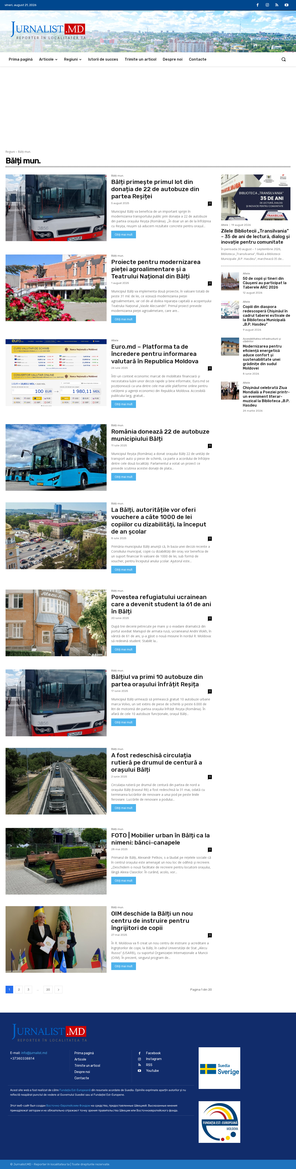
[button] (283, 59)
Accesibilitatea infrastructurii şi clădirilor (262, 340)
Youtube (152, 1071)
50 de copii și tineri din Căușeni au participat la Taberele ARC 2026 (265, 282)
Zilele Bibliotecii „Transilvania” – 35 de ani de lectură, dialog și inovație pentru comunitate (255, 236)
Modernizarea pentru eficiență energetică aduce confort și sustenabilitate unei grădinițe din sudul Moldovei (262, 357)
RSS (149, 1065)
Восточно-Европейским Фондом (68, 1105)
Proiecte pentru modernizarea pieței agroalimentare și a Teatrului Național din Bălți (155, 269)
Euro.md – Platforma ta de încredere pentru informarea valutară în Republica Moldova (154, 354)
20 (48, 989)
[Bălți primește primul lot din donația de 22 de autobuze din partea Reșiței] (56, 207)
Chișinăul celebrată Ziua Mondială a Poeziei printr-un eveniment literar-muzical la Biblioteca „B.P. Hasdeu (266, 397)
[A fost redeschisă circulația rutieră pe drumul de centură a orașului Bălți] (56, 781)
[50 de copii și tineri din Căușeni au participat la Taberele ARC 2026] (230, 281)
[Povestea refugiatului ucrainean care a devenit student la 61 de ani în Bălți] (56, 623)
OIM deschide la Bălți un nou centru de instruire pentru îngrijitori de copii (152, 921)
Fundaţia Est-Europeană (75, 1090)
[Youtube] (286, 5)
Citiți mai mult (124, 234)
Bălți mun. (117, 175)
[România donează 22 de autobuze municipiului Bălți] (56, 457)
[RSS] (277, 5)
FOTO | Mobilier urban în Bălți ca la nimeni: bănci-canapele (160, 839)
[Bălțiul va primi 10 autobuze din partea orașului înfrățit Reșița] (56, 702)
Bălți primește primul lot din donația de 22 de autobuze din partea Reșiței (155, 189)
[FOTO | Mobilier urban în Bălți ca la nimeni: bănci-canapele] (56, 861)
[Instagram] (267, 5)
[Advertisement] (148, 101)
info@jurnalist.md (34, 1053)
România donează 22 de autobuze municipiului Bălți (160, 435)
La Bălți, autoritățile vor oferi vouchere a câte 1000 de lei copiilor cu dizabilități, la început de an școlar (158, 520)
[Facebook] (258, 5)
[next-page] (58, 989)
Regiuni (10, 152)
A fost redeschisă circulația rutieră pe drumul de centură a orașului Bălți (156, 762)
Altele (114, 340)
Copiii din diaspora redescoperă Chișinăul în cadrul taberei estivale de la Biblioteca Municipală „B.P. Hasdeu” (266, 316)
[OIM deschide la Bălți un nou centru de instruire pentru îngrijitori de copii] (56, 939)
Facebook (153, 1053)
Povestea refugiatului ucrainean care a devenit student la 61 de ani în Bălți (161, 604)
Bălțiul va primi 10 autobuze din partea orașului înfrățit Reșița (157, 680)
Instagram (154, 1059)
